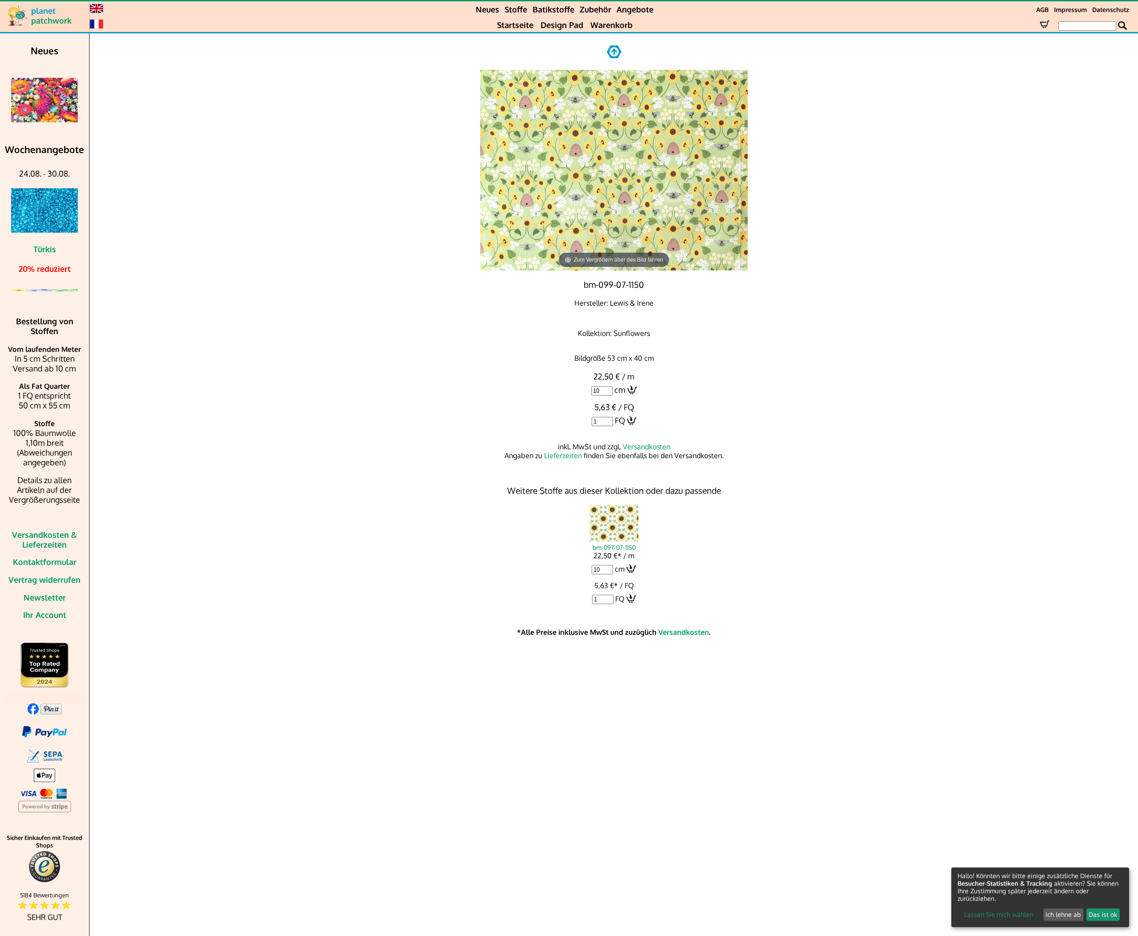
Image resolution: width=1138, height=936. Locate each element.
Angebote (635, 9)
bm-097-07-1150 (614, 547)
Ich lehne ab (1063, 914)
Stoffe (516, 9)
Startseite (515, 25)
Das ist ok (1103, 914)
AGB (1042, 9)
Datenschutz (1110, 9)
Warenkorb (611, 25)
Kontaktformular (44, 562)
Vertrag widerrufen (44, 580)
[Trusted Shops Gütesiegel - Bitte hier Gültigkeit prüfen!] (44, 880)
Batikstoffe (553, 9)
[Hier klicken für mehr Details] (44, 100)
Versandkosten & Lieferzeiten (44, 539)
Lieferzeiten (563, 455)
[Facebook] (33, 711)
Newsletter (45, 597)
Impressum (1070, 9)
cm (619, 390)
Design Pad (562, 25)
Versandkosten (646, 446)
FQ (620, 420)
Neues (487, 9)
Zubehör (595, 9)
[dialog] (1040, 897)
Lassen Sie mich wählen (998, 914)
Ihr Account (44, 615)
